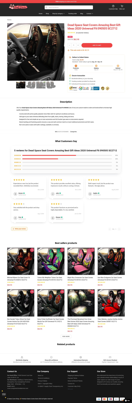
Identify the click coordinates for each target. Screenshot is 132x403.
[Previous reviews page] (110, 229)
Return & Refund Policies (75, 381)
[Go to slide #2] (30, 84)
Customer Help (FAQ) (74, 386)
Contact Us (71, 383)
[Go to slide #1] (20, 84)
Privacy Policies (42, 381)
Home (9, 20)
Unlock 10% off (4, 394)
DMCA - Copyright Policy (45, 383)
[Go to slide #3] (41, 84)
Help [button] (128, 400)
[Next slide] (61, 52)
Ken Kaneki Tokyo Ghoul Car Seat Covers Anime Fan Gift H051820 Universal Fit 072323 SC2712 (18, 321)
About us (40, 375)
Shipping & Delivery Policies (76, 375)
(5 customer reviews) (82, 33)
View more (66, 336)
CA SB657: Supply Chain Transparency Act (50, 386)
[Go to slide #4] (51, 84)
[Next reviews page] (119, 229)
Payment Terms (72, 378)
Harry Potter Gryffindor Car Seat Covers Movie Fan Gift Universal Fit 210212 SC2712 (50, 321)
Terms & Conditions (43, 378)
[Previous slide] (10, 52)
